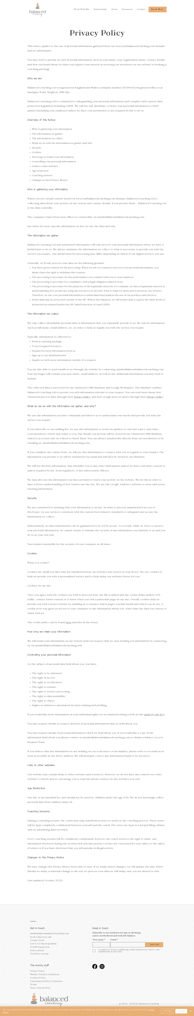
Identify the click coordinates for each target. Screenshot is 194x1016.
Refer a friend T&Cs (40, 988)
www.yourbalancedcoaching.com (135, 46)
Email (113, 940)
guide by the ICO (154, 714)
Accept (181, 1011)
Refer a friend (37, 951)
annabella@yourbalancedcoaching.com (120, 217)
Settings (167, 1011)
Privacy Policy (82, 397)
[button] (81, 9)
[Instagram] (102, 966)
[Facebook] (94, 966)
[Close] (190, 1011)
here (68, 622)
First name (98, 940)
